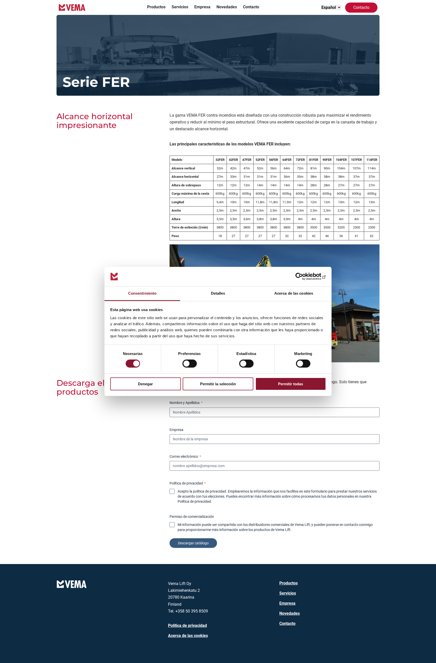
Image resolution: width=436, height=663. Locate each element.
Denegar (145, 384)
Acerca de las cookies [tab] (293, 293)
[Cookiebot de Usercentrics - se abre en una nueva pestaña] (304, 276)
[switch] (189, 364)
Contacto (361, 7)
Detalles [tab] (218, 293)
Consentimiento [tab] (142, 293)
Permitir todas (290, 384)
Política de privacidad (194, 501)
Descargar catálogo (193, 543)
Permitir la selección (218, 384)
